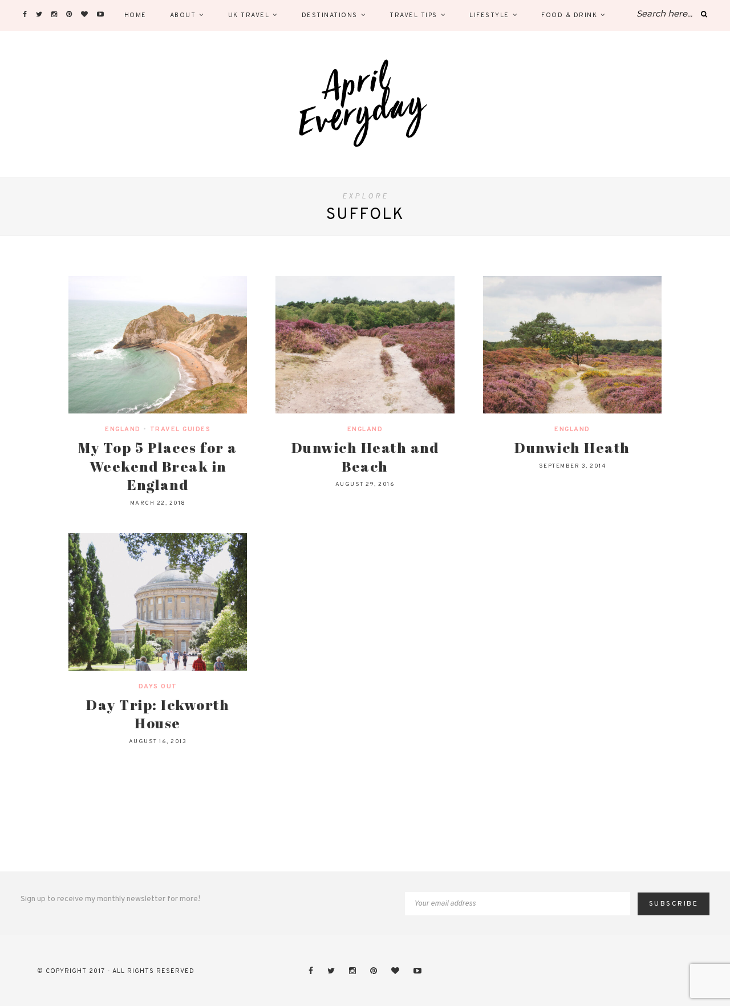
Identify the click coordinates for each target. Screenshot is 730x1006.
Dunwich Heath (572, 447)
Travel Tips (413, 15)
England (123, 429)
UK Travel (249, 15)
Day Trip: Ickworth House (157, 714)
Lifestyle (489, 15)
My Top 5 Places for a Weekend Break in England (157, 466)
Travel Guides (180, 429)
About (183, 15)
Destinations (330, 15)
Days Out (158, 687)
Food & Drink (569, 15)
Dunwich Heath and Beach (365, 457)
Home (135, 15)
